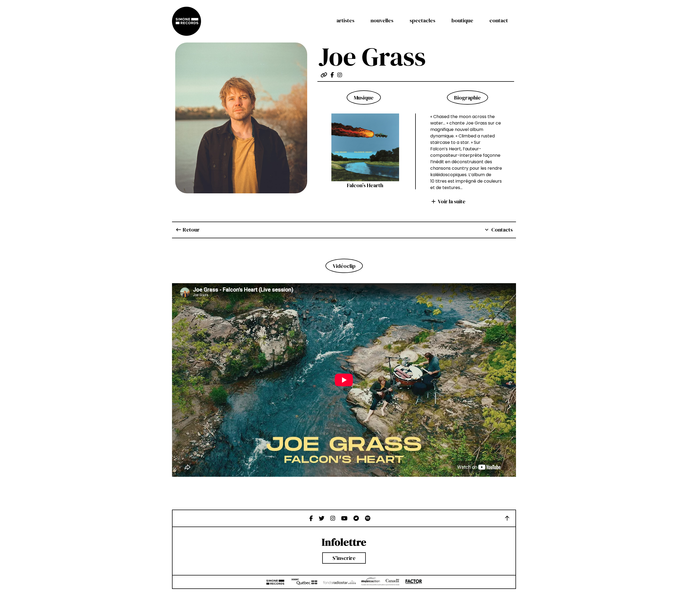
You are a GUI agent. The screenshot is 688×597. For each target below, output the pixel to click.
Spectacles (422, 20)
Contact (498, 20)
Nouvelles (382, 20)
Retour (187, 229)
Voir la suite (447, 201)
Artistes (345, 20)
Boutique (462, 20)
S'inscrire (344, 558)
